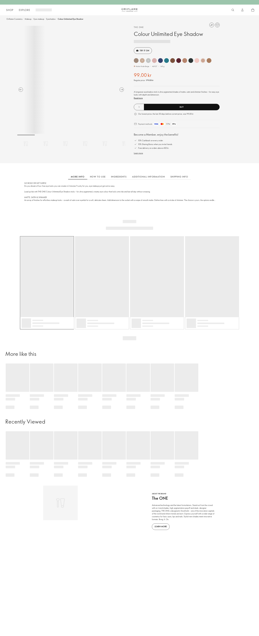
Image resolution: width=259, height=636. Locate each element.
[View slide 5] (105, 143)
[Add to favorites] (217, 25)
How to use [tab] (98, 176)
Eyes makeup (39, 19)
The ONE (139, 27)
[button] (136, 60)
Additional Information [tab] (148, 176)
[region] (71, 80)
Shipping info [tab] (179, 176)
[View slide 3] (65, 143)
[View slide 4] (85, 143)
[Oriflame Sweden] (129, 9)
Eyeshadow (51, 19)
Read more (138, 98)
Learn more (138, 153)
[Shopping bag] (253, 10)
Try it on (144, 50)
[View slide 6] (124, 143)
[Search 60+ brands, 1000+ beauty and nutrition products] (233, 10)
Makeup (28, 19)
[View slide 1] (26, 143)
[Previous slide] (21, 89)
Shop (9, 10)
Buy (182, 107)
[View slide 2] (45, 143)
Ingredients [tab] (119, 176)
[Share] (211, 25)
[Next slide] (122, 89)
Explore (24, 10)
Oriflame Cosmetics (14, 19)
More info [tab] (77, 176)
